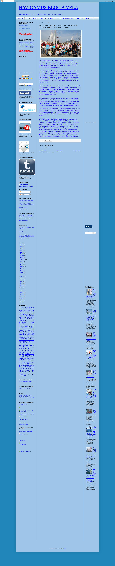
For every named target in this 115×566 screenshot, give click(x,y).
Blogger (63, 548)
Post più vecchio (76, 150)
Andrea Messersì (24, 184)
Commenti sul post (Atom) (48, 153)
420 (19, 307)
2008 (21, 300)
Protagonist (27, 355)
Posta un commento (45, 148)
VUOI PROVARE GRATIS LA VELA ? (64, 18)
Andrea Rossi (22, 311)
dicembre (22, 253)
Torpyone (24, 362)
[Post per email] (42, 140)
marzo (21, 270)
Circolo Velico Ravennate (23, 329)
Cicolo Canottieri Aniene (28, 327)
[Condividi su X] (48, 141)
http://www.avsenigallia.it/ (24, 220)
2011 (21, 294)
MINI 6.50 (22, 352)
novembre (22, 255)
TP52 (20, 362)
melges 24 (22, 376)
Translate (29, 85)
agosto (21, 261)
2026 (21, 244)
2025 (21, 246)
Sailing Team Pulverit (30, 359)
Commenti (23, 194)
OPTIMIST (31, 354)
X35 (21, 365)
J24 (25, 341)
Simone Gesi (29, 361)
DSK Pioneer (28, 331)
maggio (21, 266)
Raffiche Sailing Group (28, 356)
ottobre (21, 257)
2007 (21, 301)
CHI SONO (28, 18)
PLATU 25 (21, 355)
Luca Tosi (22, 346)
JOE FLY (29, 341)
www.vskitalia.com (23, 209)
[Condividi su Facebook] (49, 141)
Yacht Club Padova (29, 371)
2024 (21, 248)
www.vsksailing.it (23, 207)
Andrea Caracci (22, 310)
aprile (21, 268)
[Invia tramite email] (45, 141)
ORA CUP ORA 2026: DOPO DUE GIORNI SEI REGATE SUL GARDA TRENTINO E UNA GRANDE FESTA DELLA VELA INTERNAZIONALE (91, 475)
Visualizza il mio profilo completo (26, 186)
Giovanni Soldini (30, 340)
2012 (21, 292)
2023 (21, 250)
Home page (20, 18)
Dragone (24, 334)
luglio (21, 263)
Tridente (29, 362)
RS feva (32, 355)
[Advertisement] (90, 45)
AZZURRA (31, 307)
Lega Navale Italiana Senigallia (26, 345)
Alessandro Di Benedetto (26, 309)
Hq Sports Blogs (22, 444)
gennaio (22, 274)
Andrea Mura (30, 310)
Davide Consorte (30, 333)
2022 (21, 252)
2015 (21, 287)
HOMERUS (21, 341)
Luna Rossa (30, 346)
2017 (21, 283)
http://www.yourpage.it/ (23, 404)
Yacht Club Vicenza (23, 373)
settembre (22, 259)
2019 (21, 279)
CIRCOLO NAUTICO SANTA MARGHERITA (26, 318)
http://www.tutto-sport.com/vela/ (25, 431)
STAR (24, 359)
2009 (21, 298)
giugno (21, 264)
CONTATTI (36, 18)
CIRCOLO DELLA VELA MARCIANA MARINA (26, 316)
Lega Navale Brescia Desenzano (26, 344)
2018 (21, 281)
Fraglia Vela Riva (29, 338)
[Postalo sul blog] (46, 141)
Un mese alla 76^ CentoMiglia (94, 411)
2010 (21, 296)
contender (27, 374)
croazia (32, 374)
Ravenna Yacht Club (24, 358)
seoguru (27, 396)
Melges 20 (25, 354)
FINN (33, 336)
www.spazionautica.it (27, 381)
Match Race (28, 352)
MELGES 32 (29, 350)
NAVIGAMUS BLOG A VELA (48, 7)
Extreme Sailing (26, 336)
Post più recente (43, 150)
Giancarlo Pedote (22, 340)
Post (22, 192)
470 (23, 307)
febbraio (22, 272)
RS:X (20, 356)
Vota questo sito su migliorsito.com (26, 414)
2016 (21, 285)
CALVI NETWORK (23, 314)
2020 (21, 278)
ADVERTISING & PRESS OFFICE (84, 18)
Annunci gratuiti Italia (23, 424)
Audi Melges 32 (30, 313)
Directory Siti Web (22, 422)
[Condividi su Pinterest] (51, 141)
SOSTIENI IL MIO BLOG (47, 18)
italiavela (21, 231)
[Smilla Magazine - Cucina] (23, 433)
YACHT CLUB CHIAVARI (28, 365)
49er (26, 307)
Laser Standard (31, 342)
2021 (21, 276)
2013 (21, 291)
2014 (21, 289)
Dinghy (20, 334)
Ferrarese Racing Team (24, 337)
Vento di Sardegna (28, 363)
